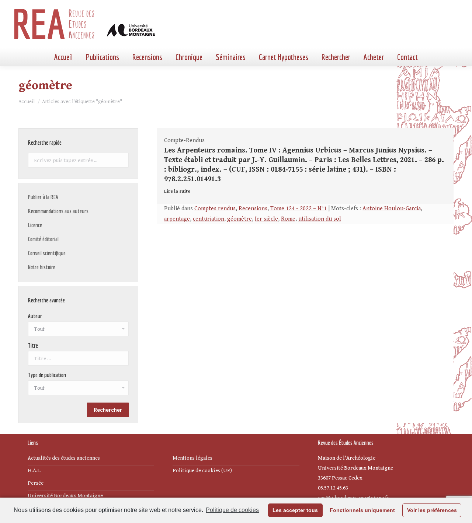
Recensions (253, 208)
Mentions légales (192, 458)
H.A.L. (34, 470)
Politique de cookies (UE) (202, 470)
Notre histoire (41, 267)
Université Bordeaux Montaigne (65, 495)
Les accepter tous (295, 510)
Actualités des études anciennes (64, 458)
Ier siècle (266, 218)
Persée (36, 483)
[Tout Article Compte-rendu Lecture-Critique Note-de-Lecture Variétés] (78, 389)
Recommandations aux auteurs (58, 211)
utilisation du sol (319, 218)
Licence (35, 225)
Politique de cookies (232, 510)
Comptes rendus (215, 208)
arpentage (177, 218)
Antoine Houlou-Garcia (391, 208)
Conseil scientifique (47, 253)
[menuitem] (63, 57)
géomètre (239, 218)
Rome (288, 218)
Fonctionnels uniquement (362, 510)
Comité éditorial (43, 239)
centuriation (208, 218)
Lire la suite (177, 191)
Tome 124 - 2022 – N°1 (298, 208)
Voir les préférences (432, 510)
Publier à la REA (43, 197)
